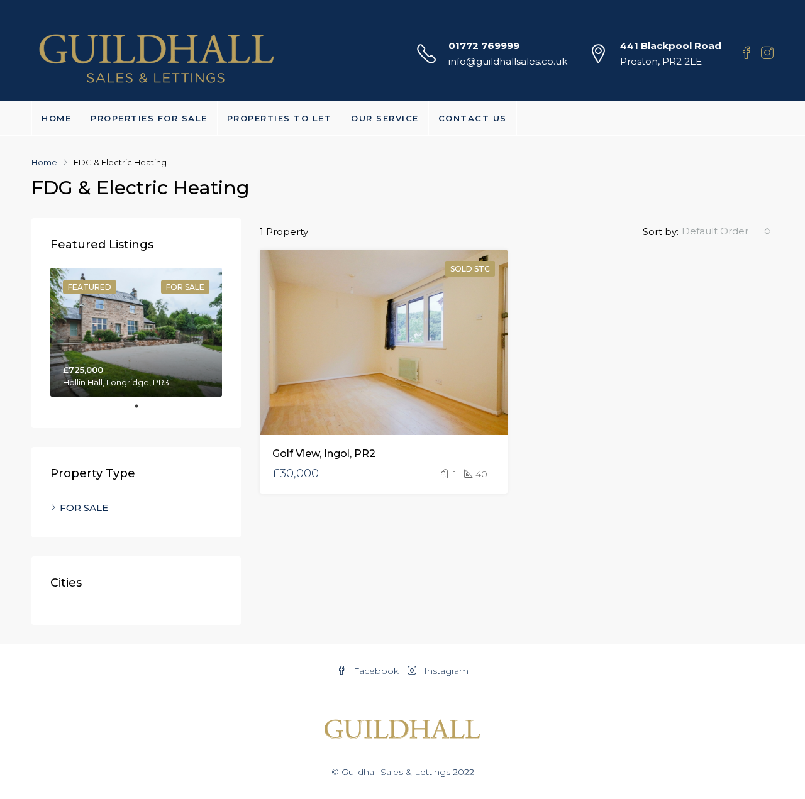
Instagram (445, 670)
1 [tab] (142, 406)
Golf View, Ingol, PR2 (323, 454)
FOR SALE (84, 508)
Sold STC (470, 268)
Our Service (385, 118)
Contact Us (472, 118)
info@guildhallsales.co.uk (507, 61)
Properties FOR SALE (149, 118)
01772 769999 (483, 46)
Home (56, 118)
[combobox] (726, 231)
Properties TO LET (279, 118)
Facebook (376, 670)
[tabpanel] (136, 332)
